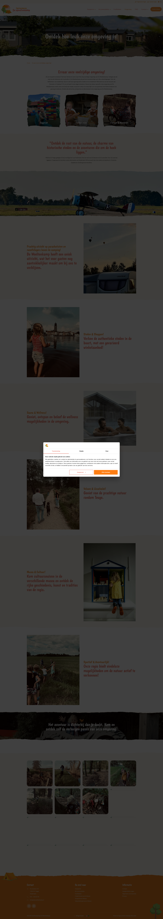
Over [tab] (107, 451)
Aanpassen (80, 472)
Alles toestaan (106, 472)
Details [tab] (81, 451)
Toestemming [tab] (56, 451)
